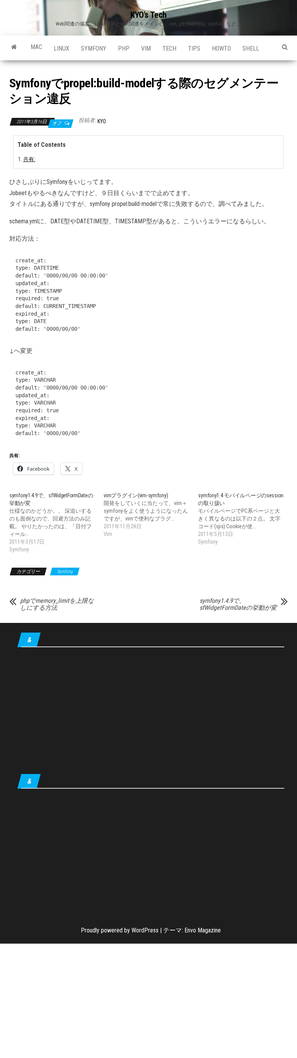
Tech (169, 48)
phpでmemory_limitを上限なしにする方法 (57, 604)
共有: (29, 159)
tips (194, 48)
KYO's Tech (148, 15)
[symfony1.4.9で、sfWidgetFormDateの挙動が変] (56, 522)
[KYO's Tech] (14, 47)
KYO (101, 121)
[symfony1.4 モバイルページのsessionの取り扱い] (245, 519)
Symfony (93, 48)
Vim (146, 48)
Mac (36, 47)
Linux (61, 48)
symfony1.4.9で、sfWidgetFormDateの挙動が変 (238, 604)
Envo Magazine (202, 930)
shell (250, 48)
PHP (124, 48)
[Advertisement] (150, 712)
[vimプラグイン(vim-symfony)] (151, 515)
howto (221, 48)
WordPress (145, 930)
